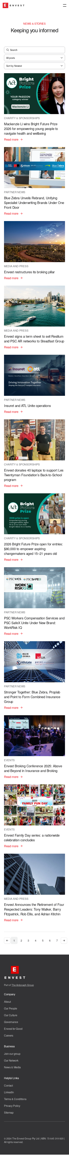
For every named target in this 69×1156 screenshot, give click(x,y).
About (7, 1002)
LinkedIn (9, 1092)
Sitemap (9, 1112)
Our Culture (10, 1015)
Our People (10, 1008)
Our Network (11, 1060)
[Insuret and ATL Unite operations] (34, 384)
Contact (8, 1085)
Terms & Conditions (15, 1099)
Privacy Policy (12, 1106)
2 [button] (21, 940)
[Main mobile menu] (64, 5)
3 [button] (28, 940)
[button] (7, 940)
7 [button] (57, 940)
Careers (8, 1035)
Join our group (12, 1054)
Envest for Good (13, 1029)
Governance (11, 1022)
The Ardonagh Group (23, 985)
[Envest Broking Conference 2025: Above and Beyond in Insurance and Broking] (34, 747)
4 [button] (35, 940)
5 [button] (43, 940)
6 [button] (50, 940)
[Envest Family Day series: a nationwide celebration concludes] (34, 816)
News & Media (12, 1067)
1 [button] (14, 940)
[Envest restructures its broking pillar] (34, 250)
